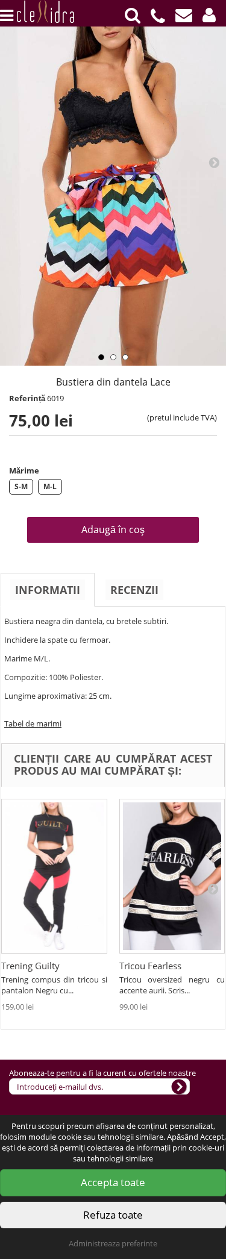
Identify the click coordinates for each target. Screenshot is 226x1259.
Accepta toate (113, 1182)
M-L (50, 486)
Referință (27, 398)
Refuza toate (113, 1215)
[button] (209, 15)
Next (214, 162)
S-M (21, 486)
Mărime (24, 470)
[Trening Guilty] (54, 876)
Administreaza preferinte (113, 1243)
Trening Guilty (30, 966)
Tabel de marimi (32, 723)
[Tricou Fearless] (172, 876)
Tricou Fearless (150, 966)
